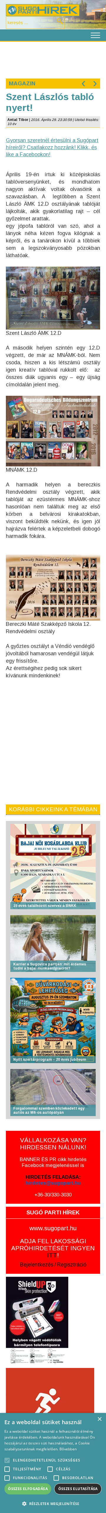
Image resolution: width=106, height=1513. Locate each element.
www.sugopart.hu (53, 1228)
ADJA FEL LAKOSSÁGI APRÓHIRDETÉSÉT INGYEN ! (53, 1248)
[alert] (53, 1463)
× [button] (99, 1419)
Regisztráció (71, 1265)
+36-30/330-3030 (53, 1195)
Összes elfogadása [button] (28, 1488)
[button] (53, 1503)
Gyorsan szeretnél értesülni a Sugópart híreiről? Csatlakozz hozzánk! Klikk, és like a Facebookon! (52, 147)
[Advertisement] (53, 59)
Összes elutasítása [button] (78, 1488)
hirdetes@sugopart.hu (53, 1183)
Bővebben (68, 1449)
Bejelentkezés (36, 1265)
